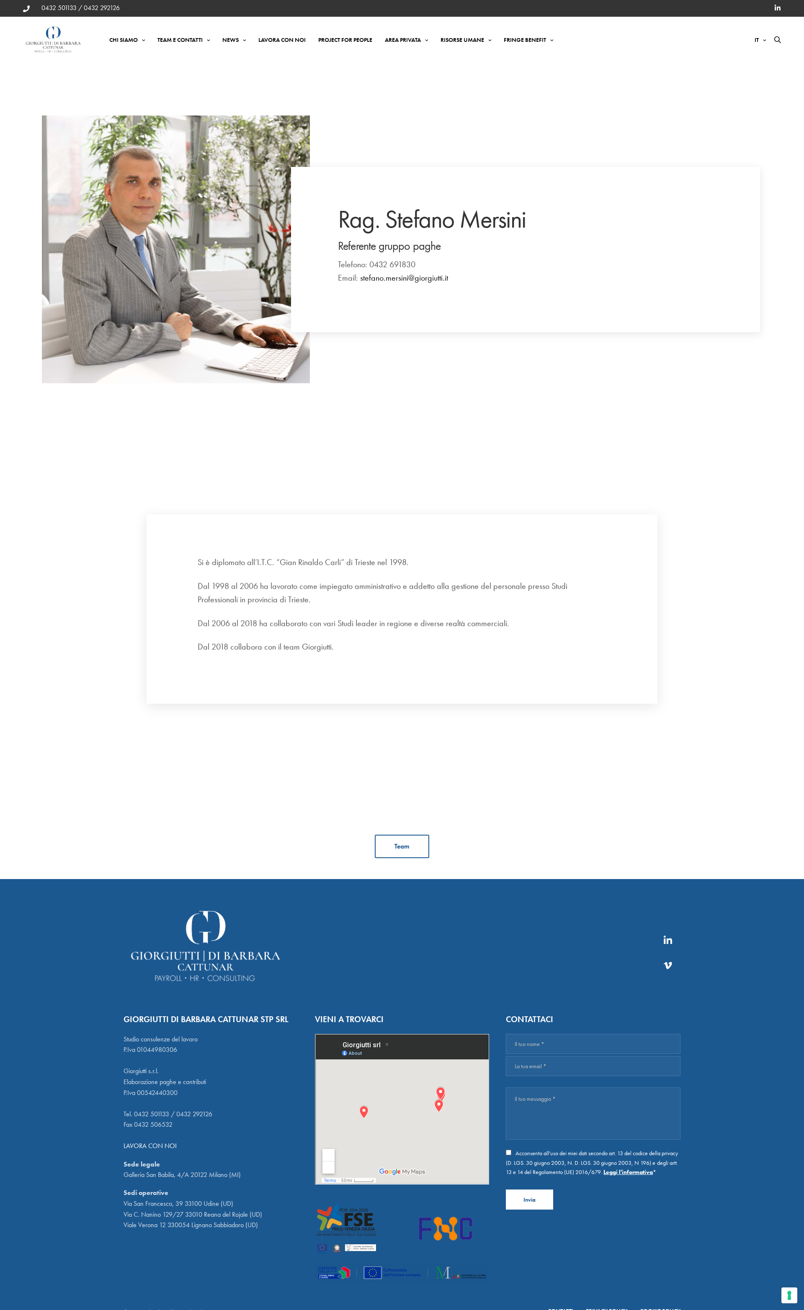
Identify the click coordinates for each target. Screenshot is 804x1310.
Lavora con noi (282, 40)
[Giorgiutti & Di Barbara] (53, 39)
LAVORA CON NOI (150, 1145)
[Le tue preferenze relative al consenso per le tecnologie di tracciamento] (789, 1295)
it (757, 40)
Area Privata (403, 40)
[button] (402, 846)
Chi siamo (123, 40)
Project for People (345, 40)
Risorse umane (462, 40)
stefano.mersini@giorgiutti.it (404, 277)
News (230, 40)
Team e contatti (180, 40)
